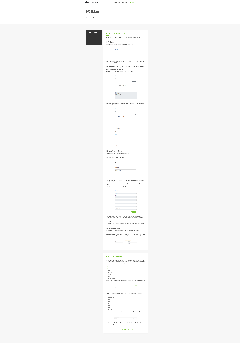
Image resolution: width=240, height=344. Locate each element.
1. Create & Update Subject (92, 33)
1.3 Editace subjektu (92, 39)
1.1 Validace (91, 36)
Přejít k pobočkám (125, 329)
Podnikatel (124, 2)
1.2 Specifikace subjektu (93, 37)
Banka (131, 2)
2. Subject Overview (92, 42)
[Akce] (153, 2)
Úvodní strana (117, 2)
